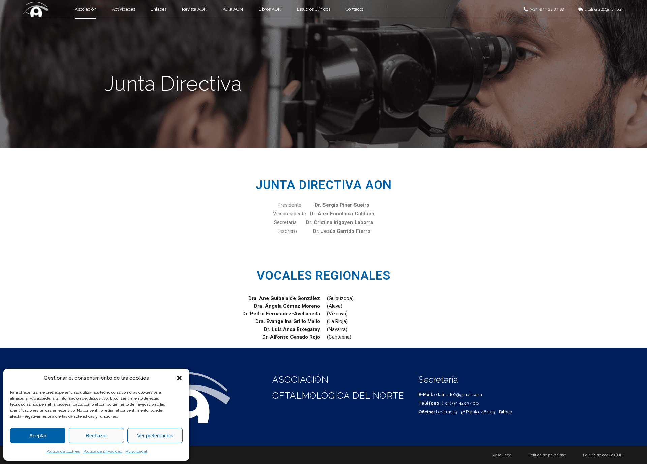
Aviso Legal (136, 451)
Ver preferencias (155, 435)
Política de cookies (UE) (603, 455)
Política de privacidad (102, 451)
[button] (179, 378)
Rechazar (96, 435)
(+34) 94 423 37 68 (547, 9)
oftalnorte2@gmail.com (604, 9)
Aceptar (38, 435)
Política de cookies (63, 451)
